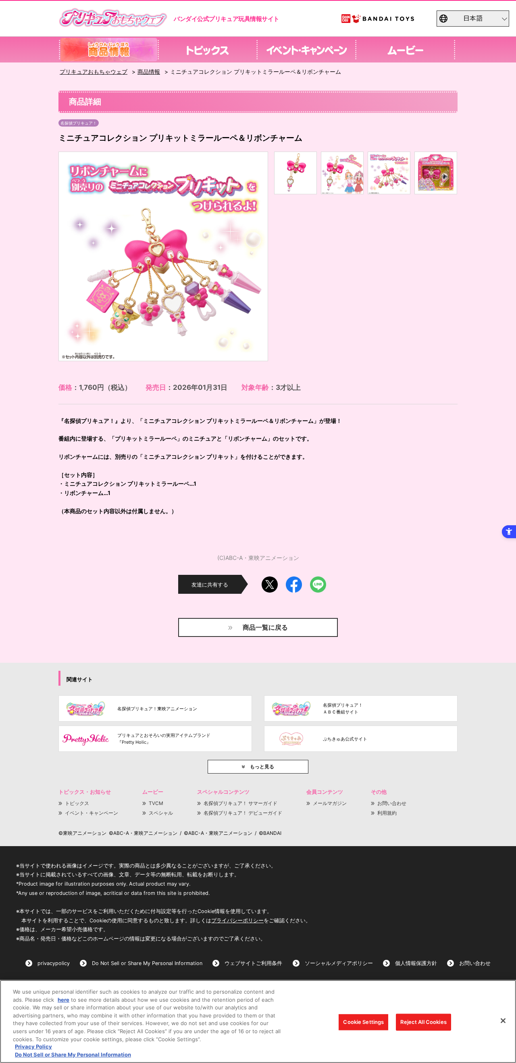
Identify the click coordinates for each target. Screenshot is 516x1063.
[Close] (503, 1021)
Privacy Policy (33, 1047)
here (63, 999)
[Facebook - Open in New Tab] (294, 581)
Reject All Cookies (423, 1022)
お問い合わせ (391, 803)
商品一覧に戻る (265, 627)
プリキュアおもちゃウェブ (93, 71)
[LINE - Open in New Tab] (318, 581)
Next (255, 256)
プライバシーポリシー (237, 920)
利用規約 (387, 813)
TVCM (156, 803)
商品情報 (148, 71)
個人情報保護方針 (416, 963)
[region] (258, 1021)
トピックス (77, 803)
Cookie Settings (363, 1022)
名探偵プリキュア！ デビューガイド (243, 813)
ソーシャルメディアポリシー (339, 963)
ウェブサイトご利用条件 (253, 963)
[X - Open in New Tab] (270, 581)
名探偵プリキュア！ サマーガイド (240, 803)
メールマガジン (330, 803)
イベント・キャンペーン (91, 813)
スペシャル (161, 813)
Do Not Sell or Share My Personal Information (147, 963)
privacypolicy (53, 963)
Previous (71, 256)
